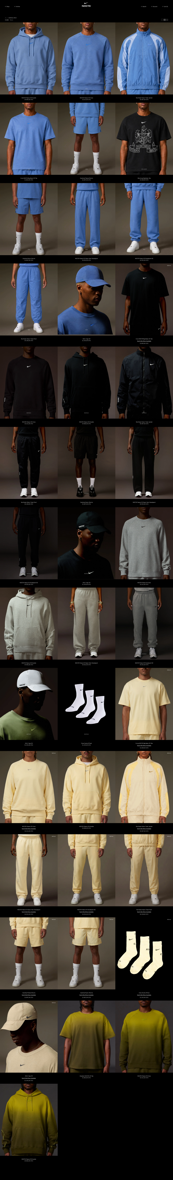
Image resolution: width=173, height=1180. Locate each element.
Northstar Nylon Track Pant (29, 339)
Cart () (166, 6)
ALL (6, 17)
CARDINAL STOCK (12, 17)
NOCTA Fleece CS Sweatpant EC (144, 258)
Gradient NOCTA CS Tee (86, 1076)
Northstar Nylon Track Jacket (144, 98)
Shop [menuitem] (7, 6)
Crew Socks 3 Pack (86, 743)
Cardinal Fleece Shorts (86, 178)
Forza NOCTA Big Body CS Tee (144, 743)
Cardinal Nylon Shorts (29, 258)
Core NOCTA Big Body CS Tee (28, 178)
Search (144, 6)
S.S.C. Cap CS (86, 339)
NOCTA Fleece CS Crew (86, 98)
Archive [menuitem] (18, 6)
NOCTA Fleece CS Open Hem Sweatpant (86, 258)
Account (155, 6)
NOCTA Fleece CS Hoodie (29, 98)
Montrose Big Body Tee (144, 178)
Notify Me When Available (144, 341)
